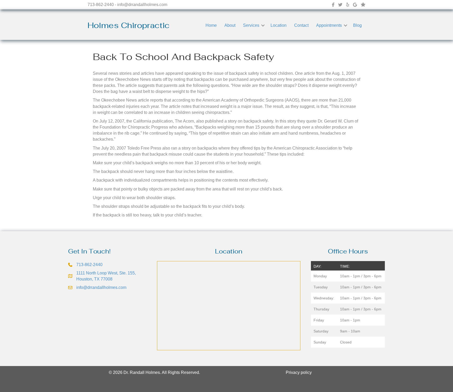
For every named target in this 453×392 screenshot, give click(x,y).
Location (279, 25)
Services (251, 25)
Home (211, 25)
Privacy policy (299, 372)
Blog (357, 25)
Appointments (329, 25)
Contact (301, 25)
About (229, 25)
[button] (263, 25)
